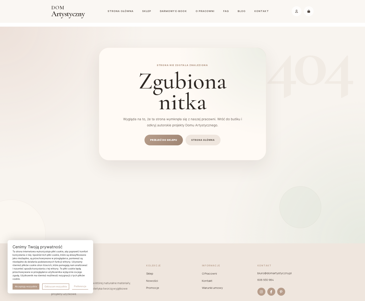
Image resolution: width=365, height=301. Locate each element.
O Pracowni (205, 11)
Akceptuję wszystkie (26, 286)
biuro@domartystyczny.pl (274, 273)
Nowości (152, 281)
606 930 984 (265, 280)
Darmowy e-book (173, 11)
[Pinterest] (281, 292)
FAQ (226, 11)
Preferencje (80, 286)
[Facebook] (271, 292)
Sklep (146, 11)
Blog (242, 11)
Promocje (152, 288)
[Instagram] (261, 292)
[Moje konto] (297, 11)
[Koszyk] (309, 11)
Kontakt (261, 11)
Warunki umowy (212, 288)
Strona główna (120, 11)
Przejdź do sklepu (163, 140)
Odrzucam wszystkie (55, 286)
